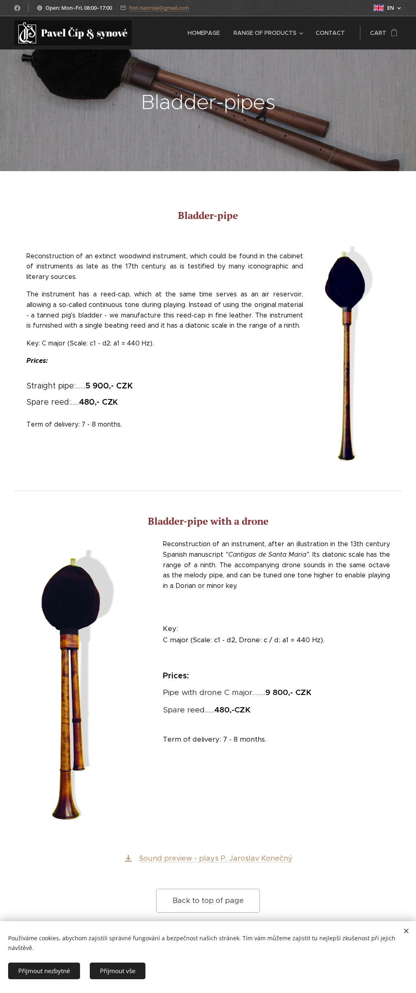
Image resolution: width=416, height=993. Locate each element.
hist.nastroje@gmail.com (159, 7)
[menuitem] (204, 33)
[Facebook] (17, 8)
